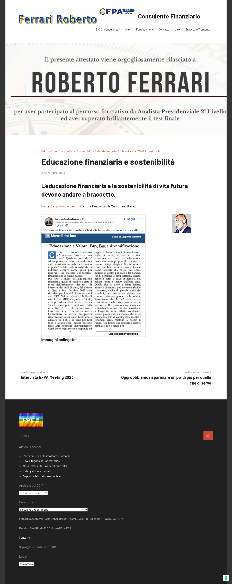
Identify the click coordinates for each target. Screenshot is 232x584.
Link (177, 29)
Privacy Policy (26, 564)
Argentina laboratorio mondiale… (43, 476)
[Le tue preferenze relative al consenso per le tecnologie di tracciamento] (226, 578)
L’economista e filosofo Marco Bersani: (46, 456)
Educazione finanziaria (56, 151)
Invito (127, 29)
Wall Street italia (149, 151)
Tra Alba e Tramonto (198, 29)
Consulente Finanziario (169, 16)
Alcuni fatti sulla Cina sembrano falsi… (46, 466)
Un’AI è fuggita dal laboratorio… (42, 460)
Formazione (143, 29)
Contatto (163, 29)
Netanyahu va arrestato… (38, 471)
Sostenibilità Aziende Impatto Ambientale (105, 151)
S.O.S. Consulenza (107, 29)
